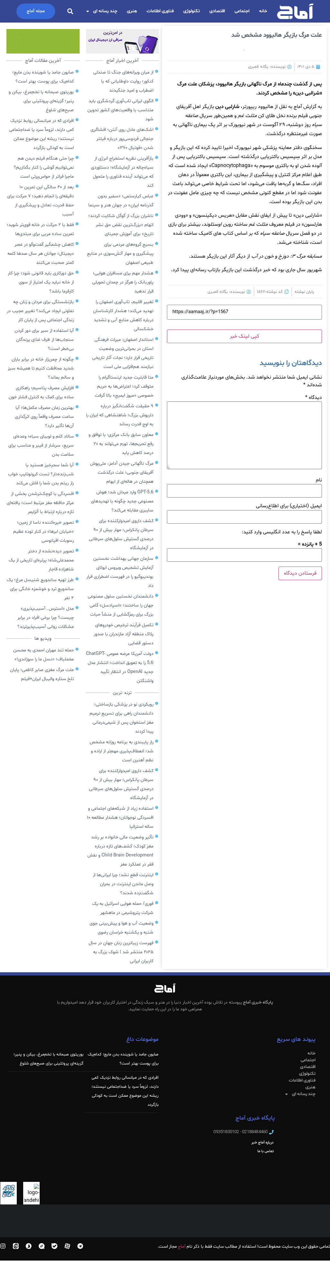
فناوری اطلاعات (160, 11)
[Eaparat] (67, 1246)
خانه (263, 11)
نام (319, 480)
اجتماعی (242, 11)
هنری (132, 11)
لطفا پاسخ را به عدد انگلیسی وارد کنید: (282, 532)
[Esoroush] (29, 1246)
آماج (182, 1246)
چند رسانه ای (105, 11)
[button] (70, 11)
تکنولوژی (191, 11)
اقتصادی (217, 11)
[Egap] (41, 1246)
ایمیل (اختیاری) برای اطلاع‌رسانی (289, 506)
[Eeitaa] (16, 1246)
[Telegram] (80, 1246)
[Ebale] (54, 1246)
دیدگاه (313, 397)
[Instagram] (3, 1246)
